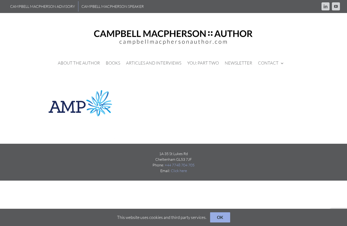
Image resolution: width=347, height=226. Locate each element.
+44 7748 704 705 (180, 165)
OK (220, 217)
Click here (179, 170)
